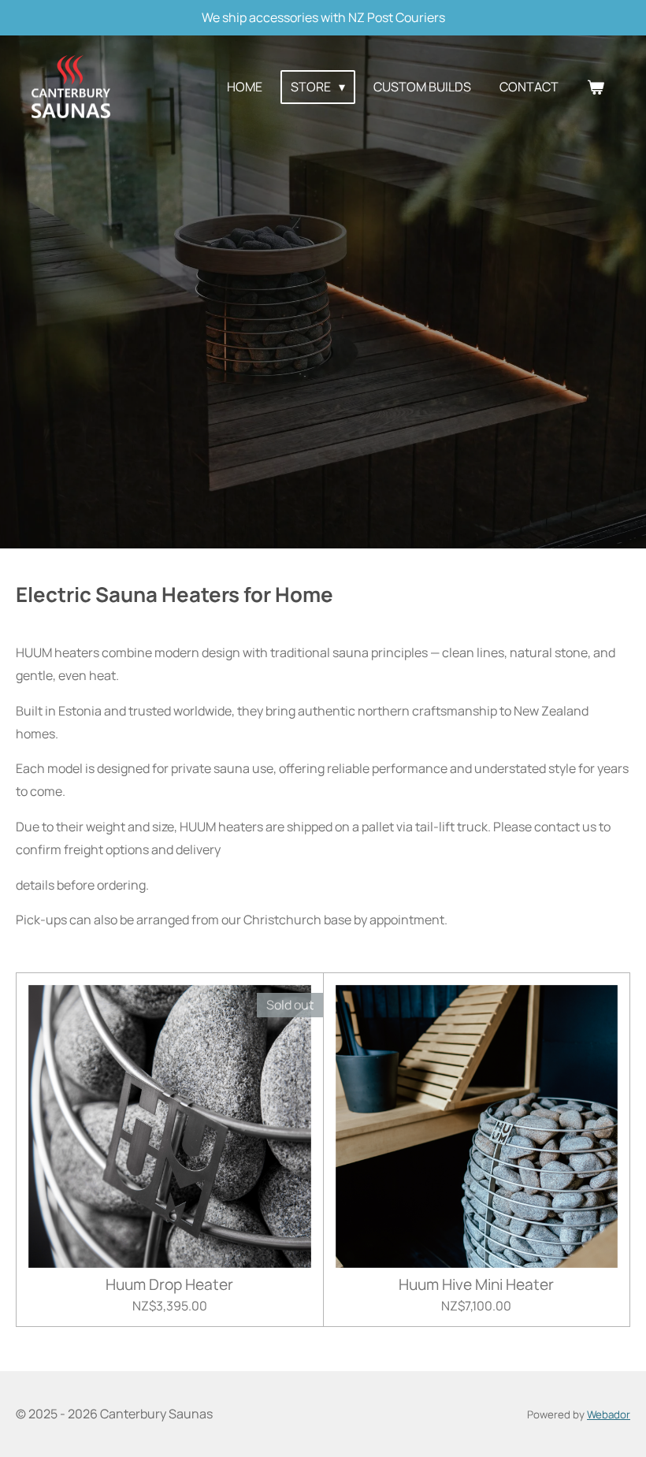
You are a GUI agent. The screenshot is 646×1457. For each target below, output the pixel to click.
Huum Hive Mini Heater (476, 1284)
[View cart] (595, 86)
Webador (608, 1414)
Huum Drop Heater (169, 1284)
